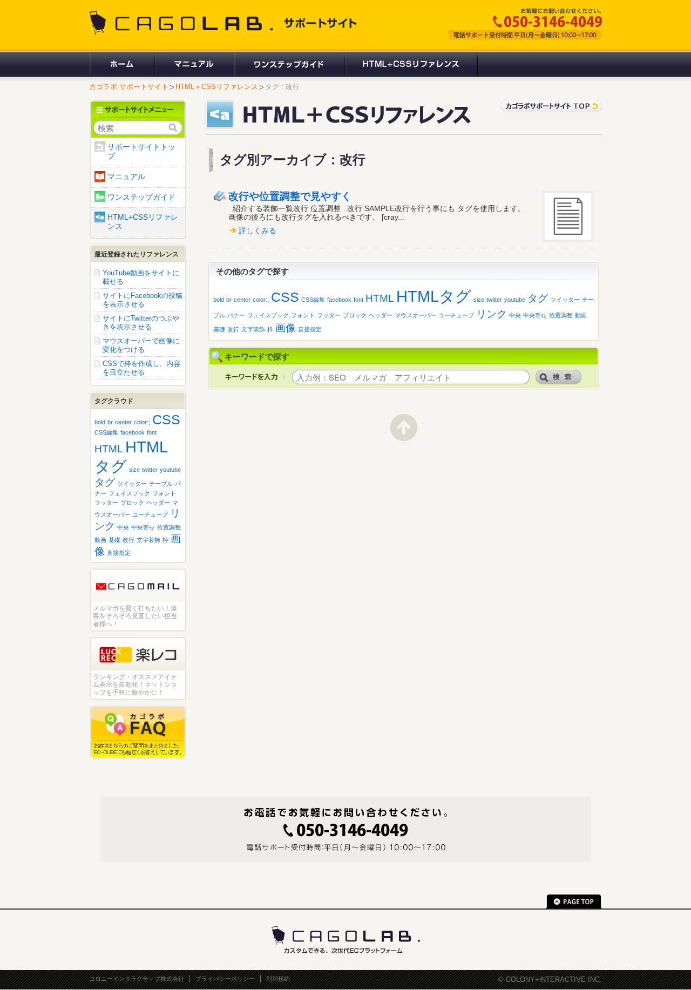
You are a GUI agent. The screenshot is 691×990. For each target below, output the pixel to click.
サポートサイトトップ (141, 151)
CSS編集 (313, 299)
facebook (339, 299)
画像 (285, 328)
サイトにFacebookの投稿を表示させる (142, 299)
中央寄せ (535, 315)
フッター (329, 315)
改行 (233, 329)
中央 (515, 315)
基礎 (219, 329)
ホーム (121, 64)
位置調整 (561, 315)
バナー (236, 315)
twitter (494, 299)
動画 (581, 315)
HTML (379, 298)
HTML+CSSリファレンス (411, 64)
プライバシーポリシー (225, 978)
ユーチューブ (456, 315)
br (229, 299)
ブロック (355, 315)
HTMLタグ (433, 296)
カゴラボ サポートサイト (128, 87)
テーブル (161, 483)
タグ (537, 298)
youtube (514, 299)
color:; (261, 299)
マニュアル (194, 64)
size (478, 299)
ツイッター (565, 299)
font (358, 299)
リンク (491, 314)
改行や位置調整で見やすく (289, 196)
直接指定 (310, 329)
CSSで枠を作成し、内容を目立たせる (141, 368)
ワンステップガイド (289, 64)
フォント (303, 315)
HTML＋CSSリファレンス (216, 87)
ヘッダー (380, 315)
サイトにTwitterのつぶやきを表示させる (141, 322)
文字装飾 (253, 329)
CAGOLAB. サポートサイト (224, 23)
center (242, 299)
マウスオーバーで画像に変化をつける (141, 345)
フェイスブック (268, 315)
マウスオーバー (415, 315)
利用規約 (278, 978)
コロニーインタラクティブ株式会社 (136, 978)
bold (218, 299)
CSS (285, 297)
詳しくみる (257, 231)
